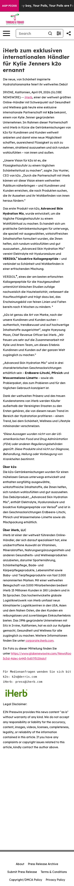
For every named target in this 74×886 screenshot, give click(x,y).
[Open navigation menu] (6, 33)
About (20, 864)
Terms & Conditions (54, 872)
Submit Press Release (22, 872)
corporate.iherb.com (40, 640)
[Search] (50, 33)
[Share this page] (68, 33)
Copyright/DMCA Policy (25, 880)
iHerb (28, 97)
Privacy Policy (55, 880)
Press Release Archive (43, 864)
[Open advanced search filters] (58, 33)
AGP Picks (9, 5)
